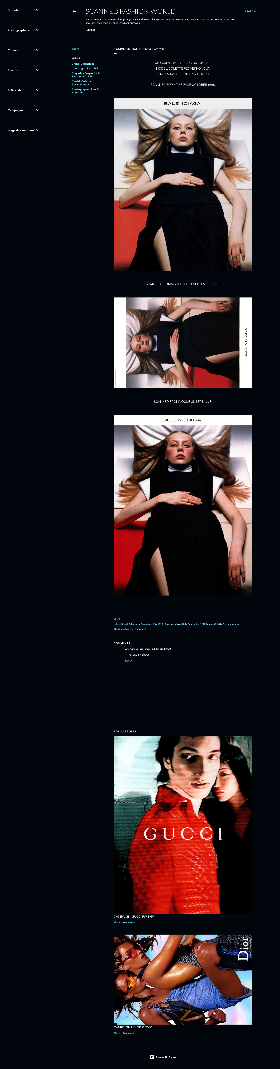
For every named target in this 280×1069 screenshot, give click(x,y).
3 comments (128, 922)
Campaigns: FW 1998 (85, 68)
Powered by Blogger (167, 1057)
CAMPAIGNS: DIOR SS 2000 (133, 1027)
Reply (128, 660)
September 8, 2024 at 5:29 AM (155, 648)
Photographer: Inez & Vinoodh (130, 629)
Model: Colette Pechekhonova (81, 83)
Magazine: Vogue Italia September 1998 (86, 75)
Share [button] (75, 48)
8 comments (128, 1033)
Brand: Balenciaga (83, 63)
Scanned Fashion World (131, 11)
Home (91, 30)
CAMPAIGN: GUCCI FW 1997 (134, 916)
